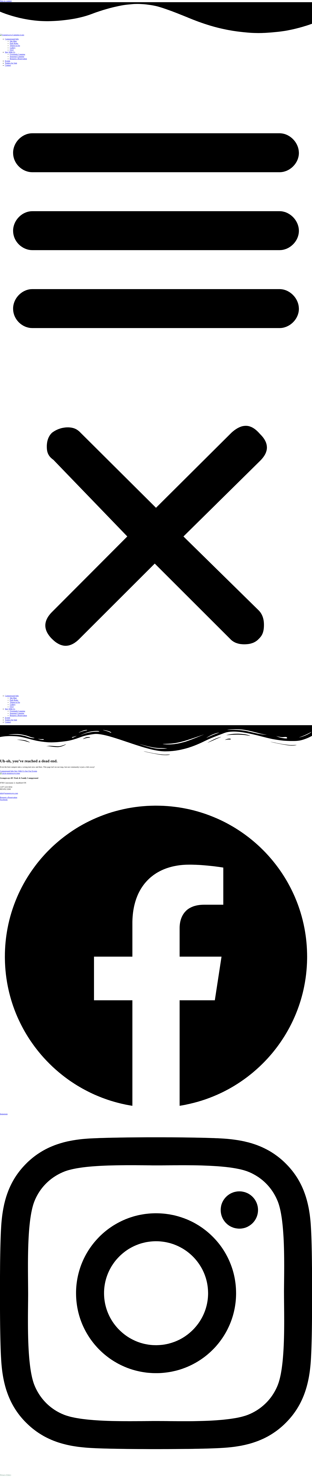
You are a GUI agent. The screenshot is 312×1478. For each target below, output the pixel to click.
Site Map (13, 41)
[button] (156, 380)
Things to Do (15, 46)
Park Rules (14, 43)
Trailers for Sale (11, 63)
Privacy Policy (5, 1475)
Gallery (12, 48)
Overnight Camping (17, 54)
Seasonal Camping (17, 57)
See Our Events (31, 771)
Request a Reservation (18, 59)
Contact (8, 65)
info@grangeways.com (9, 793)
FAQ (12, 50)
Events (7, 61)
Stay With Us (10, 52)
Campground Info (12, 39)
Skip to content (6, 1)
